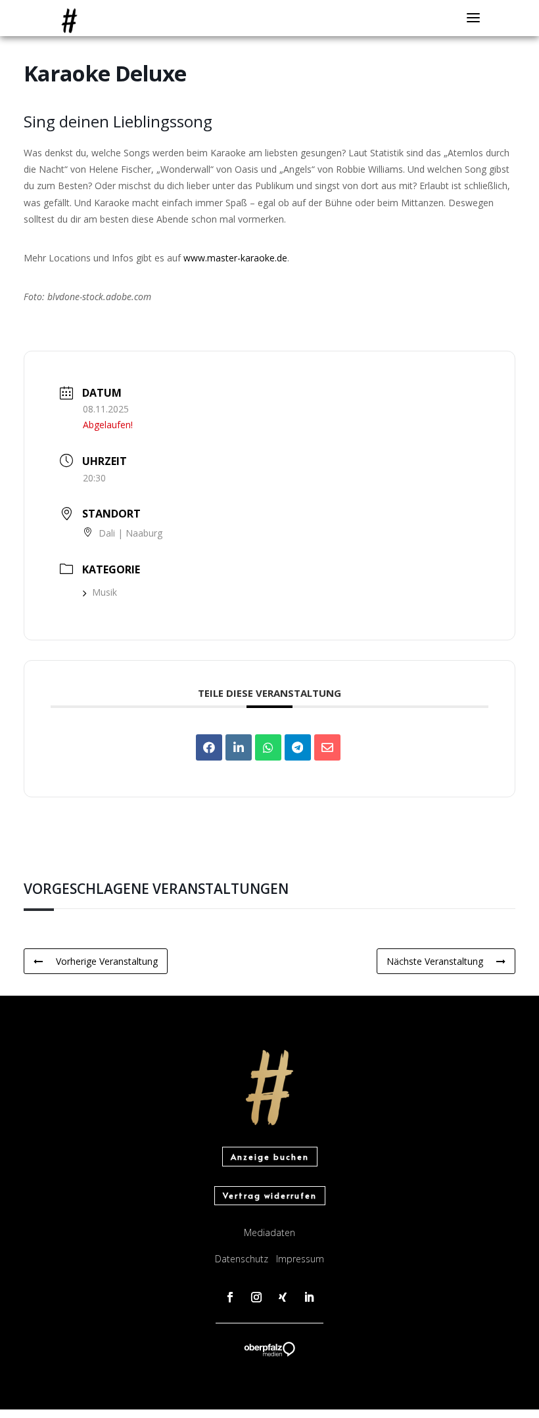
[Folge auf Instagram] (256, 1297)
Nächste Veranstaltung (435, 961)
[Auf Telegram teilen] (298, 747)
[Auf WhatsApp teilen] (268, 747)
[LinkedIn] (238, 747)
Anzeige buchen (270, 1156)
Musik (104, 592)
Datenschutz (241, 1258)
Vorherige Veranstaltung (107, 961)
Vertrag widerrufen (270, 1195)
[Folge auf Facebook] (230, 1297)
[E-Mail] (327, 747)
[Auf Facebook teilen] (209, 747)
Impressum (300, 1258)
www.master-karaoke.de (235, 258)
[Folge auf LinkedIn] (308, 1297)
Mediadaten (269, 1232)
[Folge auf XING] (282, 1297)
